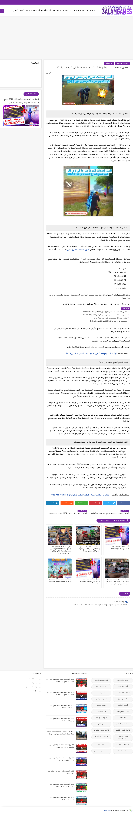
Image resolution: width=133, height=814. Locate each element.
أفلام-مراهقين (123, 699)
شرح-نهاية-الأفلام (123, 724)
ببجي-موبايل (101, 712)
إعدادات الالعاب (66, 11)
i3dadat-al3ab (123, 751)
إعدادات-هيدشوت (101, 680)
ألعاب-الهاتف (123, 705)
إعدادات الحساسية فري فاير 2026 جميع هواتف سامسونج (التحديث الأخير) (21, 101)
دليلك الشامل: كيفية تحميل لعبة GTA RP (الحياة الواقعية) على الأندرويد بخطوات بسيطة (117, 581)
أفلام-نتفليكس (101, 699)
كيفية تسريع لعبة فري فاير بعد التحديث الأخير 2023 (91, 354)
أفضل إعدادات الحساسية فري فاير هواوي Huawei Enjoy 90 (105, 315)
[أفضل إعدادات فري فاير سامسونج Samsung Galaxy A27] (88, 568)
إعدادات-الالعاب (122, 63)
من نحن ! (35, 683)
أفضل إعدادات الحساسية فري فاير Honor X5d (110, 318)
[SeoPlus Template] (131, 810)
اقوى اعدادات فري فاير (78, 250)
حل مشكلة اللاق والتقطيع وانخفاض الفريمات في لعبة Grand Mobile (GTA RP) (89, 549)
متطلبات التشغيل (81, 11)
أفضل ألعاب (46, 11)
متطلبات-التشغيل (101, 736)
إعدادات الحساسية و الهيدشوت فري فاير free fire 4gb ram (80, 495)
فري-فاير (109, 63)
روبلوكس (122, 718)
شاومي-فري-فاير (101, 718)
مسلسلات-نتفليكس (123, 745)
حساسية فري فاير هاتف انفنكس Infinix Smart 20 (109, 321)
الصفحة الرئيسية (32, 679)
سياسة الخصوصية (31, 687)
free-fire (101, 745)
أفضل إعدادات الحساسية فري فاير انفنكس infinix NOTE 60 (105, 312)
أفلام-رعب (101, 693)
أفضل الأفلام (18, 11)
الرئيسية (93, 11)
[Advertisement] (66, 39)
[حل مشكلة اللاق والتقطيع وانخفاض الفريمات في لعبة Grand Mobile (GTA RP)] (88, 535)
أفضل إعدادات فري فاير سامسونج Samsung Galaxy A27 (89, 581)
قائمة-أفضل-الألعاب (101, 730)
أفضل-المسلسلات (123, 693)
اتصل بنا (35, 691)
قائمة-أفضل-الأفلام (123, 730)
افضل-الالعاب (101, 687)
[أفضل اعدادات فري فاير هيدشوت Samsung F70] (117, 535)
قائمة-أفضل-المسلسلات (123, 738)
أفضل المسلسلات (32, 11)
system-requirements (101, 751)
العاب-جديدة (101, 705)
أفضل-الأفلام (123, 687)
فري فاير (55, 11)
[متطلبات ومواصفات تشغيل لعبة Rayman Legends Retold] (60, 568)
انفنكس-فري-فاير (123, 712)
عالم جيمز (107, 810)
